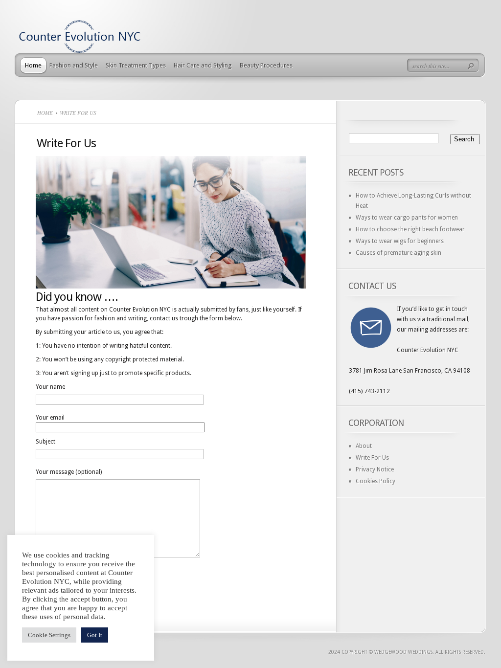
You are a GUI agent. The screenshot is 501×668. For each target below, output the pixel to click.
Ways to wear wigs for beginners (400, 241)
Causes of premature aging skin (398, 252)
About (364, 446)
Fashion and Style (73, 65)
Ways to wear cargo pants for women (407, 217)
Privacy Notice (375, 469)
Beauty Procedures (266, 65)
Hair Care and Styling (203, 65)
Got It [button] (94, 635)
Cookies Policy (375, 481)
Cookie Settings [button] (49, 635)
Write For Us (372, 457)
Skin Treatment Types (136, 65)
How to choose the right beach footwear (410, 229)
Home (33, 65)
